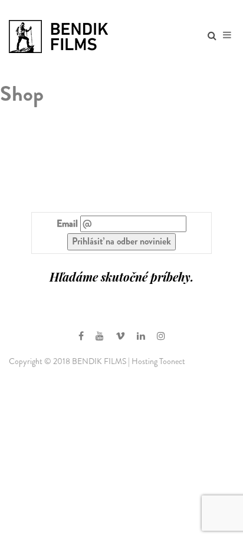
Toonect (172, 361)
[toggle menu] (227, 35)
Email (67, 223)
